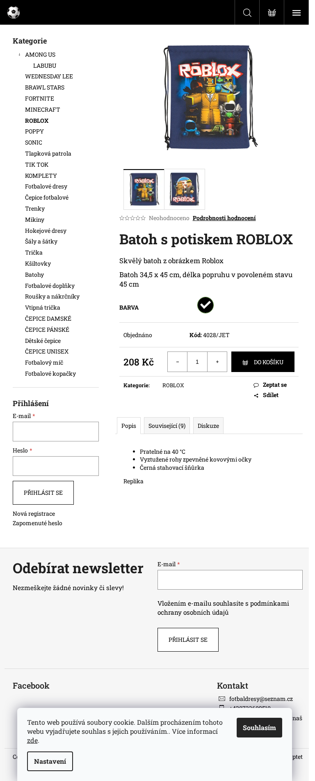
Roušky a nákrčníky (52, 296)
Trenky (35, 208)
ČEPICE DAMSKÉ (48, 318)
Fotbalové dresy (46, 186)
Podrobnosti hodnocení (224, 218)
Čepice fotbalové (46, 197)
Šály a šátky (41, 241)
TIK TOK (36, 164)
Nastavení (50, 761)
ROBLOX (36, 120)
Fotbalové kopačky (50, 373)
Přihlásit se (43, 492)
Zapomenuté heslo (37, 523)
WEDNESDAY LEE (49, 76)
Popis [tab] (128, 426)
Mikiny (34, 219)
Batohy (34, 274)
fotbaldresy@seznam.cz (261, 699)
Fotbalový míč (44, 362)
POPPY (34, 131)
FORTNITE (39, 98)
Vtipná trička (42, 307)
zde (32, 740)
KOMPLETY (41, 175)
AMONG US (40, 54)
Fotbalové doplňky (50, 285)
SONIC (33, 142)
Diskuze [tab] (208, 426)
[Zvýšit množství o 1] (217, 362)
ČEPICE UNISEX (46, 351)
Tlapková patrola (48, 153)
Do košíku (268, 362)
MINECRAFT (42, 109)
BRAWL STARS (44, 87)
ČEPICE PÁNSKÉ (47, 329)
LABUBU (44, 65)
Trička (34, 252)
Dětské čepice (43, 341)
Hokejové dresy (45, 230)
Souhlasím (259, 727)
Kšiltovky (38, 263)
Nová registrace (34, 513)
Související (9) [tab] (166, 426)
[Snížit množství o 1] (177, 362)
